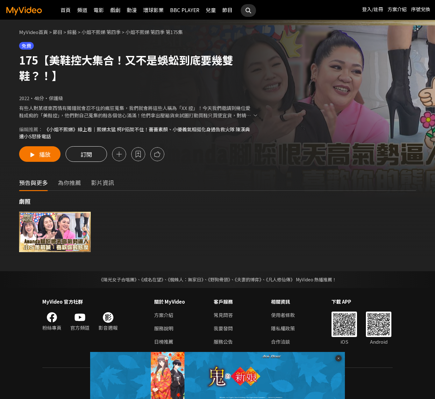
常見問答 (223, 315)
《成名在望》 (152, 279)
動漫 (132, 10)
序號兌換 (420, 9)
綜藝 (72, 32)
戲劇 (115, 10)
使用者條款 (283, 315)
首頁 (66, 10)
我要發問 (223, 328)
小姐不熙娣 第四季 (101, 32)
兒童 (211, 10)
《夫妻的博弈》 (248, 279)
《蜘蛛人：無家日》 (185, 279)
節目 (227, 10)
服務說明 (163, 328)
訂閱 (86, 154)
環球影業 (153, 10)
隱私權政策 (283, 328)
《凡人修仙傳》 (280, 279)
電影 (99, 10)
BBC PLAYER (184, 10)
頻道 (82, 10)
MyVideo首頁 (33, 32)
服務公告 (223, 341)
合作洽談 (280, 341)
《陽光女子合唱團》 (118, 279)
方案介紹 (397, 9)
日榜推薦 (163, 341)
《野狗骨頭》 (219, 279)
